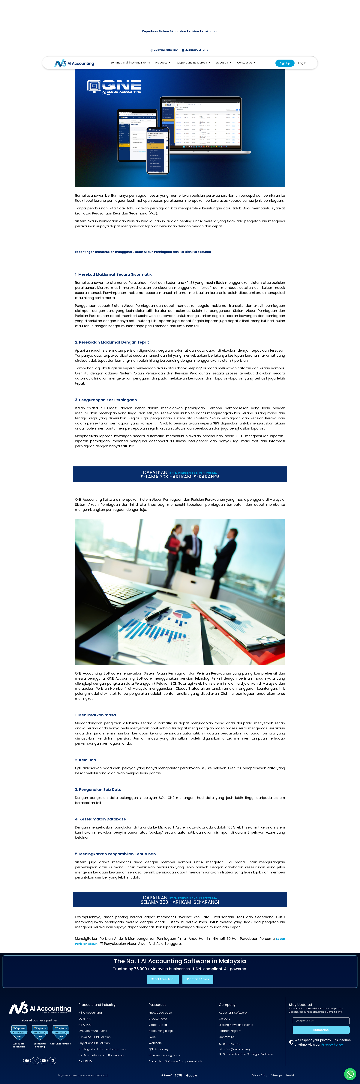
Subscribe (321, 1030)
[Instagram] (35, 1060)
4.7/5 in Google (185, 1075)
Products (161, 62)
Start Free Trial (162, 979)
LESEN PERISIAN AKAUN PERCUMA (193, 473)
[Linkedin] (52, 1060)
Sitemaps (276, 1075)
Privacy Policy (332, 1044)
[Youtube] (44, 1060)
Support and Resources (191, 62)
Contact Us (244, 62)
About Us (222, 62)
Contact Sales (198, 979)
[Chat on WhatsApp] (350, 1074)
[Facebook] (27, 1060)
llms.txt (290, 1075)
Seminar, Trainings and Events (130, 62)
